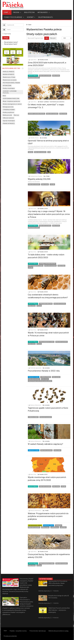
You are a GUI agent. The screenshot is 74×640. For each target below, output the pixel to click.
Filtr (47, 38)
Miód (4, 95)
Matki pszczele (56, 377)
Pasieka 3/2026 (44, 59)
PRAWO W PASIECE (9, 123)
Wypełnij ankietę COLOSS (39, 179)
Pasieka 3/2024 (43, 252)
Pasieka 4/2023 (43, 292)
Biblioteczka (29, 12)
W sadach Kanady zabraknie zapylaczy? (45, 444)
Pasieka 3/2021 (43, 474)
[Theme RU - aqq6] (13, 5)
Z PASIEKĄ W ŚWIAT (45, 377)
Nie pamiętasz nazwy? (11, 42)
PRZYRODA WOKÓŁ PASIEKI (35, 525)
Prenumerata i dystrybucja (38, 631)
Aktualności (43, 12)
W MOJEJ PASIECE (8, 71)
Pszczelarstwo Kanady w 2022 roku (44, 371)
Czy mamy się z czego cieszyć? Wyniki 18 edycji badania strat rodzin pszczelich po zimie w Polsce (49, 214)
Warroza (30, 152)
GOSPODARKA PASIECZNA (46, 303)
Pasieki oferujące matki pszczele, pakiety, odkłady (40, 381)
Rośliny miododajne (9, 88)
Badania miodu (45, 527)
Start (6, 12)
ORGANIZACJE (54, 527)
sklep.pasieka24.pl (45, 17)
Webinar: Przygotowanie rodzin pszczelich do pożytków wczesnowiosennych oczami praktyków (48, 516)
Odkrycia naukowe (8, 118)
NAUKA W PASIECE (33, 75)
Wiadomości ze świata (34, 377)
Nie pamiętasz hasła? (10, 44)
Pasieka (16, 12)
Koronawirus (58, 525)
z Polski (47, 176)
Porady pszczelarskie (13, 17)
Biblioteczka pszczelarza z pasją (58, 631)
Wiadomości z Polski (48, 525)
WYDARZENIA (7, 85)
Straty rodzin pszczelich (45, 75)
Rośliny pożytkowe (8, 112)
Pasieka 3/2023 (43, 330)
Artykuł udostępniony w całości (36, 265)
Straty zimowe (56, 75)
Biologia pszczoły (8, 107)
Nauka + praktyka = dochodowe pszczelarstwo (52, 101)
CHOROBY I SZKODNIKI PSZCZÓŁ (36, 113)
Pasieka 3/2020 (44, 551)
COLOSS (52, 184)
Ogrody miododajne (9, 120)
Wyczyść (53, 38)
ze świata (44, 138)
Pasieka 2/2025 (43, 208)
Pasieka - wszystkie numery (18, 631)
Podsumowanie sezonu (34, 77)
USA (49, 152)
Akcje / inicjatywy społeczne (11, 101)
